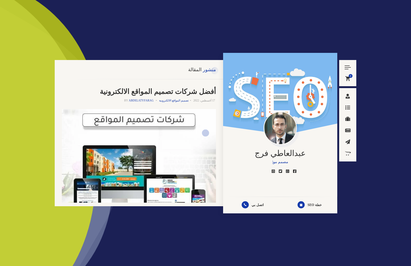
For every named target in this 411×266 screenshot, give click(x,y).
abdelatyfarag (141, 100)
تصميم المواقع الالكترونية (174, 100)
